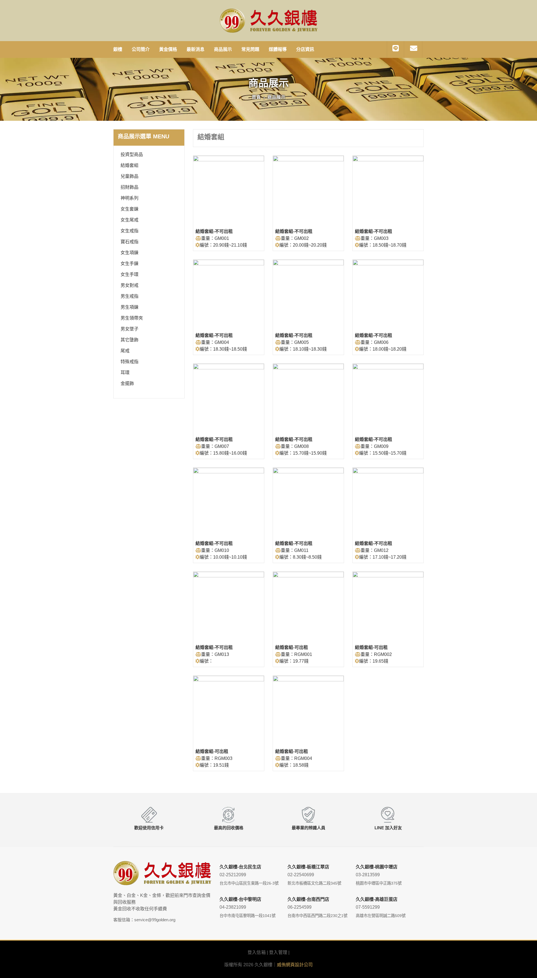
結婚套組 (129, 165)
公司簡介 (141, 49)
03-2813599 (368, 874)
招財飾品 (129, 187)
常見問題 (250, 49)
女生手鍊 (129, 263)
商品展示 (223, 49)
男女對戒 (129, 285)
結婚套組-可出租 (291, 647)
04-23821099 (233, 907)
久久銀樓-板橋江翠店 (308, 866)
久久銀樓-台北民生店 (240, 866)
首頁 (256, 97)
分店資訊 (305, 49)
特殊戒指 (129, 361)
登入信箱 (257, 952)
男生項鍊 (129, 307)
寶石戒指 (129, 241)
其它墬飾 (129, 339)
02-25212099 (233, 874)
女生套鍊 (129, 209)
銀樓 (117, 49)
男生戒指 (129, 296)
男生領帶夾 (132, 318)
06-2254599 (300, 907)
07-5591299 (368, 907)
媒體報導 (278, 49)
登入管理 (278, 952)
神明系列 (129, 198)
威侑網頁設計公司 (295, 964)
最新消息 (195, 49)
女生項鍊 (129, 252)
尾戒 (125, 350)
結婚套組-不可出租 (214, 231)
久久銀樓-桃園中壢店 (376, 866)
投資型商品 (132, 154)
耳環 (125, 372)
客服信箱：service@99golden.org (144, 919)
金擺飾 (127, 383)
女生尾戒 (129, 220)
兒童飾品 (129, 176)
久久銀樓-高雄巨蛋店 (376, 899)
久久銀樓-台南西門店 (308, 899)
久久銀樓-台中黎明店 (240, 899)
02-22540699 (301, 874)
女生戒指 (129, 230)
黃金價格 (168, 49)
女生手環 (129, 274)
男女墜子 (129, 329)
